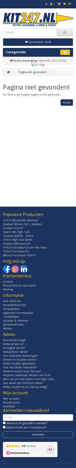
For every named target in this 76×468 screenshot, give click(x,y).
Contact (8, 281)
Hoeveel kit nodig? (14, 340)
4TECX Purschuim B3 (16, 251)
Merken (7, 328)
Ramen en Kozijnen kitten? (19, 359)
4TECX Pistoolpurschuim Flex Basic (25, 247)
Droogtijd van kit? (14, 348)
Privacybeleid (11, 309)
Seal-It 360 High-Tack (16, 232)
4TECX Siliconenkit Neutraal (20, 220)
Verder (67, 102)
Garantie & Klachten (15, 320)
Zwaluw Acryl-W (13, 228)
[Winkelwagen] (64, 4)
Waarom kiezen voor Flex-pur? (22, 371)
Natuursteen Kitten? (15, 352)
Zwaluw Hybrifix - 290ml (18, 236)
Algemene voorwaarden (18, 313)
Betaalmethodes (13, 324)
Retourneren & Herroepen (19, 285)
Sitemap (8, 289)
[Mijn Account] (52, 4)
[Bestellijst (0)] (59, 4)
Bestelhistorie (11, 402)
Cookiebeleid (11, 316)
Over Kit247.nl (11, 301)
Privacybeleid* (38, 427)
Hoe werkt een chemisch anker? (23, 383)
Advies (9, 334)
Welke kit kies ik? (13, 344)
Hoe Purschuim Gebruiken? (20, 367)
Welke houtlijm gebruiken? (19, 363)
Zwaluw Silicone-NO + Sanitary (22, 224)
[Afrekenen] (69, 4)
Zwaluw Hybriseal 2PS (17, 243)
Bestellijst (9, 406)
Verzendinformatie (14, 305)
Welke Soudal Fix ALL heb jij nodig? (25, 387)
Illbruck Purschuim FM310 (19, 255)
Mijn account (11, 398)
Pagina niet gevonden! (32, 72)
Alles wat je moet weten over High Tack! (28, 379)
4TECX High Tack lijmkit (18, 240)
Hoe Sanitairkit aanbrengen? (20, 355)
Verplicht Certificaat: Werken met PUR (26, 375)
